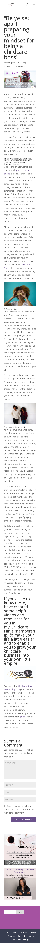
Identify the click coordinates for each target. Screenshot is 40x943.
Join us (23, 716)
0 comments (20, 66)
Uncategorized (9, 66)
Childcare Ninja (16, 629)
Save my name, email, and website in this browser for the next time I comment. (19, 809)
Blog (24, 63)
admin (8, 63)
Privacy (11, 936)
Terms (32, 932)
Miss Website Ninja (20, 939)
